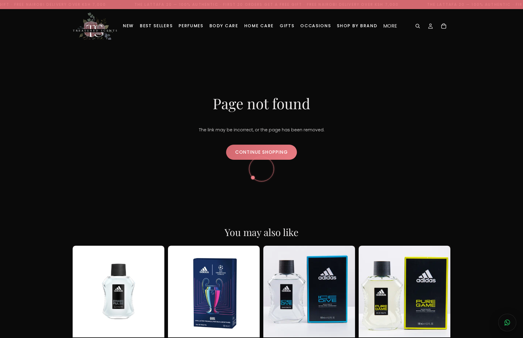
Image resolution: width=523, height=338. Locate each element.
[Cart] (443, 26)
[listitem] (390, 26)
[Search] (417, 26)
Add (155, 326)
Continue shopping (261, 152)
